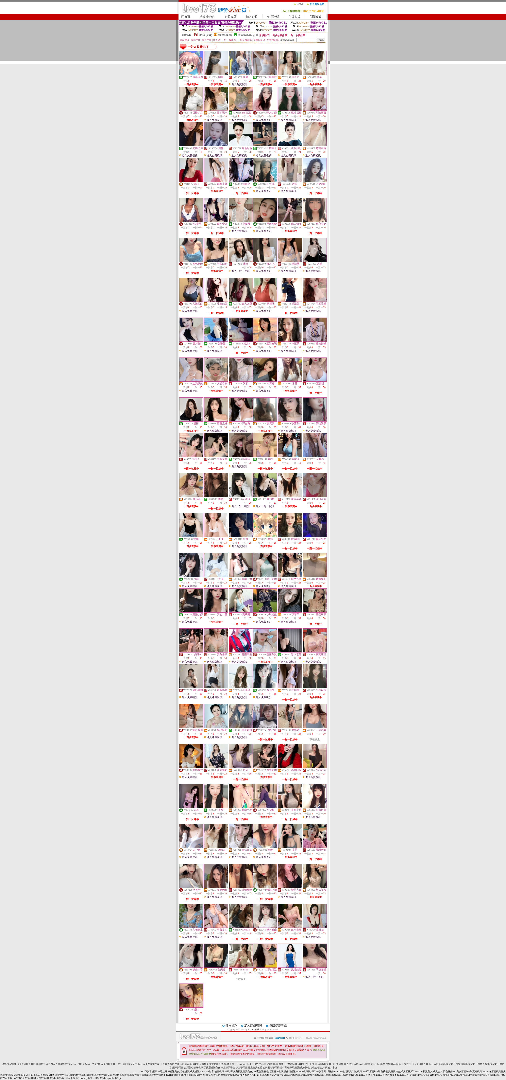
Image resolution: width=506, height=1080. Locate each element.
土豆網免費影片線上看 (172, 1064)
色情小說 (312, 1067)
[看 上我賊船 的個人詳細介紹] (191, 380)
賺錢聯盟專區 (278, 1025)
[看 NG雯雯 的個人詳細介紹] (191, 220)
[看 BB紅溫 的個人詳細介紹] (241, 109)
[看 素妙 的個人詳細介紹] (265, 456)
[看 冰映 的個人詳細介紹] (241, 260)
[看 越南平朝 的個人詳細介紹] (241, 807)
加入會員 (252, 16)
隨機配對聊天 (65, 1064)
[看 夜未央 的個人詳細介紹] (265, 687)
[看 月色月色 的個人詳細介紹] (241, 145)
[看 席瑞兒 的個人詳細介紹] (216, 846)
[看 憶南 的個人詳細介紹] (191, 536)
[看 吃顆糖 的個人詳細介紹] (290, 687)
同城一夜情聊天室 (287, 1064)
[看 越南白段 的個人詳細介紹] (290, 767)
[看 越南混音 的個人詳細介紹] (315, 145)
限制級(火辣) (205, 35)
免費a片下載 (227, 1064)
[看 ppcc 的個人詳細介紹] (191, 181)
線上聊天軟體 (255, 1067)
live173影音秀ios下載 (83, 1064)
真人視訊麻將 (351, 1064)
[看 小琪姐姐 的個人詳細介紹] (265, 611)
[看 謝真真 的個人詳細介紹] (265, 420)
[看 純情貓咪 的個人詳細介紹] (241, 886)
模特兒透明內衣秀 (48, 1064)
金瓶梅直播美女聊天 (210, 1064)
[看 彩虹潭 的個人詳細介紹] (265, 181)
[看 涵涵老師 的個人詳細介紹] (216, 886)
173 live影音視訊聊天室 (441, 1064)
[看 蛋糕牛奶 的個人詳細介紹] (315, 536)
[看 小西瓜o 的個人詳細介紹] (290, 420)
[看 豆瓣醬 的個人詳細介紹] (315, 380)
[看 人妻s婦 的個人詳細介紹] (315, 181)
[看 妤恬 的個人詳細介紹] (265, 536)
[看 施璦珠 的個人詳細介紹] (290, 456)
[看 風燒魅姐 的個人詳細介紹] (290, 966)
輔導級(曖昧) (225, 35)
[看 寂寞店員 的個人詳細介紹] (315, 651)
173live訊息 (252, 1064)
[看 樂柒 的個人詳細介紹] (315, 74)
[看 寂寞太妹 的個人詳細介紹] (216, 420)
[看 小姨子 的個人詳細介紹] (191, 456)
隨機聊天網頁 (9, 1064)
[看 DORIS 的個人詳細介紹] (241, 926)
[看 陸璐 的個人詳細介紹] (241, 74)
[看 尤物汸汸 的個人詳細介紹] (191, 145)
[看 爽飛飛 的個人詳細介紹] (241, 611)
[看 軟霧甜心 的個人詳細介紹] (290, 536)
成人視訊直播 (191, 1064)
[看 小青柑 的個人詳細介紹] (265, 380)
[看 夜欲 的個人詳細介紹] (216, 807)
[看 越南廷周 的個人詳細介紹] (191, 74)
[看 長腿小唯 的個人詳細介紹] (290, 807)
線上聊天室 (241, 1067)
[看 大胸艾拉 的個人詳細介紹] (216, 456)
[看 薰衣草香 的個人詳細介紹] (290, 496)
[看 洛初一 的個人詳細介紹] (191, 886)
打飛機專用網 (289, 1067)
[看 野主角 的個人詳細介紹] (241, 420)
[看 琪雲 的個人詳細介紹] (241, 767)
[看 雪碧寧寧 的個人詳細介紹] (315, 611)
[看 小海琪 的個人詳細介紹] (241, 687)
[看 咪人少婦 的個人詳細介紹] (265, 109)
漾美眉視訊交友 (212, 1067)
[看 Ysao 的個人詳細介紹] (241, 966)
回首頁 (185, 16)
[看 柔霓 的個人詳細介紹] (290, 846)
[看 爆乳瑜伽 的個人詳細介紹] (191, 687)
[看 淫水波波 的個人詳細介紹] (315, 496)
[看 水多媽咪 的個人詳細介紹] (216, 687)
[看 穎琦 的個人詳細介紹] (265, 846)
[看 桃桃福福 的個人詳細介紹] (290, 109)
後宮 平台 (409, 1064)
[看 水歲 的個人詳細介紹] (191, 576)
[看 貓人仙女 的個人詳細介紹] (290, 220)
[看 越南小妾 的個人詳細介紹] (191, 966)
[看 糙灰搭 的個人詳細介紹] (241, 456)
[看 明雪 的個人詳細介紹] (216, 74)
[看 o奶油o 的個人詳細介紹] (191, 651)
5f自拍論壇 (337, 1064)
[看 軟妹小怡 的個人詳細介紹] (265, 886)
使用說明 (273, 16)
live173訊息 (379, 1064)
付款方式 (294, 16)
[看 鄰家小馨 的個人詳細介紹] (216, 181)
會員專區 (231, 16)
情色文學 (322, 1067)
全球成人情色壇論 (268, 1064)
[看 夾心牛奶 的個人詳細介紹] (315, 220)
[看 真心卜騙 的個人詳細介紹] (216, 611)
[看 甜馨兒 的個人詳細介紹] (216, 340)
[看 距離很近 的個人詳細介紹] (265, 966)
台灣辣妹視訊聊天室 (464, 1064)
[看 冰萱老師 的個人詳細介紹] (265, 767)
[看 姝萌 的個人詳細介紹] (216, 496)
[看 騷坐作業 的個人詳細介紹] (290, 576)
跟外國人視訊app (394, 1064)
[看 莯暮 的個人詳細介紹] (191, 807)
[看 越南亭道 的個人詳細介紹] (241, 651)
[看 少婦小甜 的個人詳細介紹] (265, 727)
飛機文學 (302, 1067)
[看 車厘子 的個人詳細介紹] (290, 340)
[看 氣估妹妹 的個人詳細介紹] (241, 846)
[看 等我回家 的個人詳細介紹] (216, 260)
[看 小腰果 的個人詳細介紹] (241, 220)
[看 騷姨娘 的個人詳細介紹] (265, 496)
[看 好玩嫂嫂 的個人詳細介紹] (191, 767)
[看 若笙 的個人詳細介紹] (290, 181)
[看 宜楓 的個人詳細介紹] (216, 576)
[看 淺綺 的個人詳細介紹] (191, 1006)
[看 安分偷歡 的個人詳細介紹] (216, 651)
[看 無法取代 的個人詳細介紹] (315, 886)
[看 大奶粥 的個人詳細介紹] (290, 727)
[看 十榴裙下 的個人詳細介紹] (265, 145)
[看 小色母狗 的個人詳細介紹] (315, 687)
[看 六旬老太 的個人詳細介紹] (191, 926)
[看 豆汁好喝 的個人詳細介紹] (265, 340)
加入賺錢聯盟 (253, 1025)
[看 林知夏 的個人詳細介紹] (290, 260)
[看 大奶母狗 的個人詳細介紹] (216, 380)
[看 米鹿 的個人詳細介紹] (290, 380)
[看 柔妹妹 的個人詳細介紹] (315, 926)
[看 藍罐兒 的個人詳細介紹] (241, 181)
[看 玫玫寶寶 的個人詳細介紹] (315, 109)
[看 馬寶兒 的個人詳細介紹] (290, 74)
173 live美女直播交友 (149, 1064)
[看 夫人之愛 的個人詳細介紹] (241, 300)
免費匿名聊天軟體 (272, 1067)
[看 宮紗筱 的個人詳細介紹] (191, 340)
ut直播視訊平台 (306, 1064)
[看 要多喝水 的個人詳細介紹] (216, 109)
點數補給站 (206, 16)
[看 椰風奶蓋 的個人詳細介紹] (315, 807)
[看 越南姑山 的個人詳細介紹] (265, 926)
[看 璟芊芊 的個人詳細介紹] (290, 611)
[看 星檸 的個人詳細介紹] (191, 420)
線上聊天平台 (228, 1067)
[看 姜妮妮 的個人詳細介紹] (216, 966)
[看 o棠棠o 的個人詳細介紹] (241, 340)
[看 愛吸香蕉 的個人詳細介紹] (191, 727)
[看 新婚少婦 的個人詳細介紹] (191, 611)
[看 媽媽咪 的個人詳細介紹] (265, 300)
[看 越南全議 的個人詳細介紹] (216, 220)
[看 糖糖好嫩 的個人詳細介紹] (315, 340)
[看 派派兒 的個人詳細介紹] (290, 300)
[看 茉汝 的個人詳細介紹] (216, 536)
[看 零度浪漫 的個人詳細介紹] (315, 300)
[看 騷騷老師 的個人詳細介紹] (315, 846)
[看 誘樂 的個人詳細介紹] (315, 260)
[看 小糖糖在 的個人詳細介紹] (265, 74)
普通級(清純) (245, 35)
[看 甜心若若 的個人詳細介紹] (315, 767)
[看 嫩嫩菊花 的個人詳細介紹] (315, 576)
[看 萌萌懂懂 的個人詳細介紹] (315, 966)
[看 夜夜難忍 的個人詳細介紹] (290, 145)
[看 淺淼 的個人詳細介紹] (216, 145)
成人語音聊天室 (323, 1064)
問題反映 (316, 16)
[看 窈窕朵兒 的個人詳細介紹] (265, 651)
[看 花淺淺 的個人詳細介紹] (241, 496)
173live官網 (253, 1029)
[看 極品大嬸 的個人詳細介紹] (290, 886)
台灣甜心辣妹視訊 (193, 1067)
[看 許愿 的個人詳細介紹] (241, 536)
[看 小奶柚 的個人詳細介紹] (265, 807)
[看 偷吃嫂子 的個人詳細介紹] (315, 420)
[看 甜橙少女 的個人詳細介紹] (191, 109)
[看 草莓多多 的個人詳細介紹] (216, 926)
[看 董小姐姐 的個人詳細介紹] (241, 727)
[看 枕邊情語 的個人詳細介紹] (216, 727)
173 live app (240, 1064)
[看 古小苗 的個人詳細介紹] (191, 846)
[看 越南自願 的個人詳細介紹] (290, 926)
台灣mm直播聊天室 (105, 1064)
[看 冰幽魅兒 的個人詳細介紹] (216, 300)
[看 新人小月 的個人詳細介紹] (265, 260)
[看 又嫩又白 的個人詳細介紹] (191, 300)
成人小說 (332, 1067)
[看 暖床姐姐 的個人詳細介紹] (216, 767)
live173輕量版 (366, 1064)
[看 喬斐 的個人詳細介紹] (241, 380)
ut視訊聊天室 (421, 1064)
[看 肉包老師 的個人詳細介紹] (191, 260)
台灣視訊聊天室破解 (27, 1064)
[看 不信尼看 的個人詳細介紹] (315, 727)
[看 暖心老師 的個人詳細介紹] (265, 576)
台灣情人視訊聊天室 (486, 1064)
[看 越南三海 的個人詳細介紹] (241, 576)
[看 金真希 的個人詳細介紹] (315, 456)
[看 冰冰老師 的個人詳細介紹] (290, 651)
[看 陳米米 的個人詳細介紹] (191, 496)
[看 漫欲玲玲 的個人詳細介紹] (265, 220)
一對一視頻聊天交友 (126, 1064)
